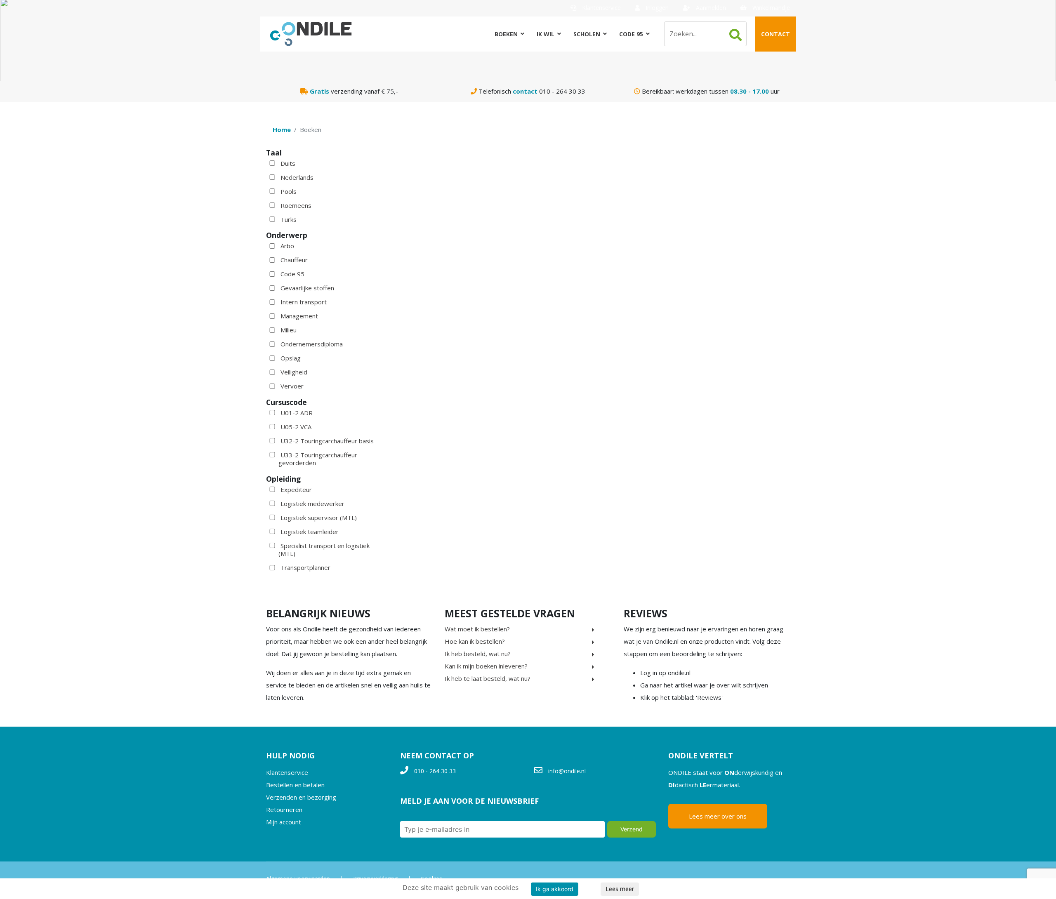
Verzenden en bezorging (301, 797)
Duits (287, 163)
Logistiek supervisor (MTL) (318, 517)
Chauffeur (294, 260)
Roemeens (295, 205)
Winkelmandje (770, 8)
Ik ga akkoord (554, 888)
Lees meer (620, 889)
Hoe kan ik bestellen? (475, 641)
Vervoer (292, 386)
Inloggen (656, 8)
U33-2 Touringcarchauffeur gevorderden (317, 459)
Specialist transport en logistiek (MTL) (324, 549)
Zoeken (735, 35)
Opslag (290, 358)
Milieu (288, 330)
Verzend (631, 829)
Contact (775, 34)
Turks (288, 219)
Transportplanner (305, 567)
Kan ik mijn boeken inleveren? (486, 666)
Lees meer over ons (718, 816)
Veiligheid (293, 372)
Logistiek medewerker (312, 503)
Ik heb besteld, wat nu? (478, 654)
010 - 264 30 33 (435, 771)
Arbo (287, 246)
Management (299, 316)
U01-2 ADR (296, 413)
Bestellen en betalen (295, 785)
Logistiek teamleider (309, 531)
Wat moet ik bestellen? (477, 629)
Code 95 (631, 34)
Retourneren (284, 809)
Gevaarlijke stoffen (307, 288)
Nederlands (297, 177)
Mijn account (283, 822)
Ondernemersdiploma (311, 344)
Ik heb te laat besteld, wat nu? (487, 678)
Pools (288, 191)
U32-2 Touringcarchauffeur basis (327, 441)
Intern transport (303, 302)
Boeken (506, 34)
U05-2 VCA (295, 427)
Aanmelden (710, 8)
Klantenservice (600, 8)
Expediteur (296, 489)
